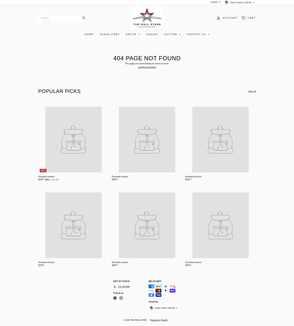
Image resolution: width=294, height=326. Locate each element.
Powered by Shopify (159, 320)
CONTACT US (197, 34)
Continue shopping (147, 67)
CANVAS (152, 34)
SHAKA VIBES (110, 34)
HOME (89, 34)
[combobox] (62, 18)
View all (252, 91)
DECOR (132, 34)
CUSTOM (171, 34)
